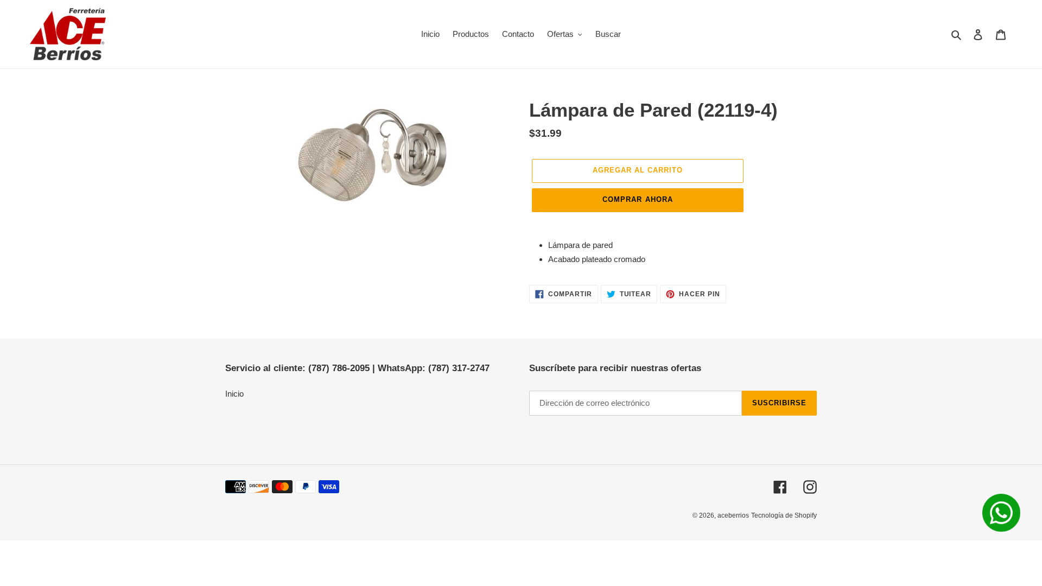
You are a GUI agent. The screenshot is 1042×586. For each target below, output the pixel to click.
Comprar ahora (637, 199)
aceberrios (733, 515)
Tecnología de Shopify (784, 515)
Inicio (234, 393)
